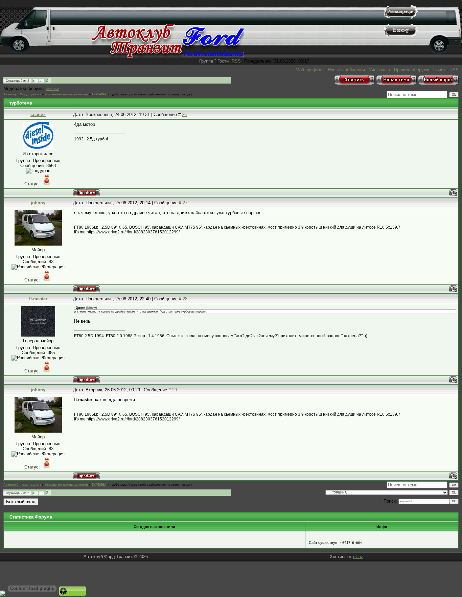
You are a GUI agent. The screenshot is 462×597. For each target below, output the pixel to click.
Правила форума (411, 69)
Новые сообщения (346, 69)
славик (38, 114)
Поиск (439, 69)
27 (185, 202)
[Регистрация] (401, 17)
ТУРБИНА (99, 94)
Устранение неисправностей (66, 94)
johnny (38, 202)
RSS (236, 61)
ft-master (38, 298)
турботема (118, 94)
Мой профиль (310, 69)
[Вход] (401, 35)
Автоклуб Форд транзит (22, 94)
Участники (379, 69)
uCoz (358, 556)
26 (184, 114)
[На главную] (168, 56)
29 (174, 389)
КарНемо (52, 89)
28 (185, 298)
